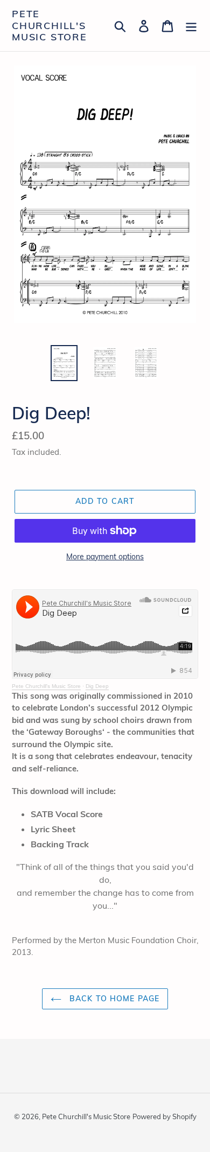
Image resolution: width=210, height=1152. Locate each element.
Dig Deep (97, 686)
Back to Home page (113, 998)
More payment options (105, 556)
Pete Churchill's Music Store (49, 25)
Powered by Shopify (164, 1116)
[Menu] (191, 25)
